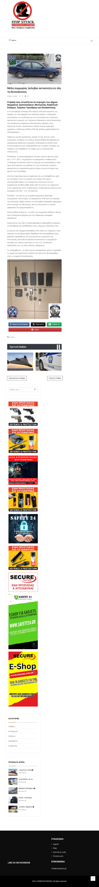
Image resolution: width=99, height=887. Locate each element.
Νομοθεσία (12, 741)
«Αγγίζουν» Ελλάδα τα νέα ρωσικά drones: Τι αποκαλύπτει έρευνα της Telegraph (20, 361)
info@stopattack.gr (59, 868)
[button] (91, 41)
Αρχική (56, 844)
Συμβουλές (12, 746)
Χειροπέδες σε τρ (26, 779)
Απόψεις (11, 726)
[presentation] (57, 347)
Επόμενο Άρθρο (55, 378)
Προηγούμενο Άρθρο (17, 378)
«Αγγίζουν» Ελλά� (26, 770)
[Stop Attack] (23, 18)
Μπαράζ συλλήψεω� (27, 788)
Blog (55, 848)
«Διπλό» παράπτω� (26, 807)
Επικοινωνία (58, 856)
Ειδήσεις (12, 337)
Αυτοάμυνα (13, 731)
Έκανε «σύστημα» (25, 798)
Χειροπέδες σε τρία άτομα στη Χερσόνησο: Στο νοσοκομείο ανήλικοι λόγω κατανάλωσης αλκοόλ (48, 361)
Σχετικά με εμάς (59, 852)
